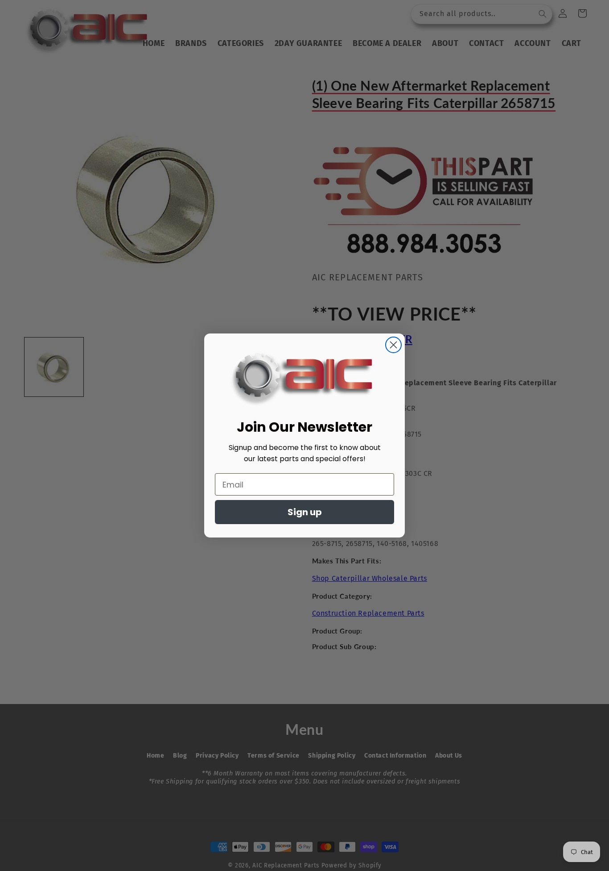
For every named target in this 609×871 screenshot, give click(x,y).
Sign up (305, 512)
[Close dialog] (393, 345)
